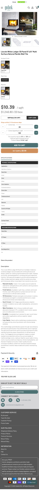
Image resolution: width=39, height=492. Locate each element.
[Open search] (29, 8)
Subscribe (19, 392)
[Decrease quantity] (3, 133)
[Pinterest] (3, 400)
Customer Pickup (6, 420)
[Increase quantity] (36, 133)
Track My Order (5, 418)
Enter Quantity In (16, 130)
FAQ (2, 452)
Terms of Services (6, 436)
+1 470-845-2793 (26, 400)
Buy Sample (19, 151)
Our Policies (6, 428)
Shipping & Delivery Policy (9, 431)
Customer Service (8, 412)
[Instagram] (10, 400)
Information (6, 446)
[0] (37, 8)
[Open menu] (2, 7)
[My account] (32, 8)
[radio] (5, 67)
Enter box (12, 124)
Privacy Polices (5, 433)
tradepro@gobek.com (25, 471)
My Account (4, 415)
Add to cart (19, 145)
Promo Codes (5, 423)
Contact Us (4, 454)
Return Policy (5, 439)
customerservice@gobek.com (15, 405)
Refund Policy (5, 441)
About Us (3, 449)
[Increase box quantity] (36, 127)
